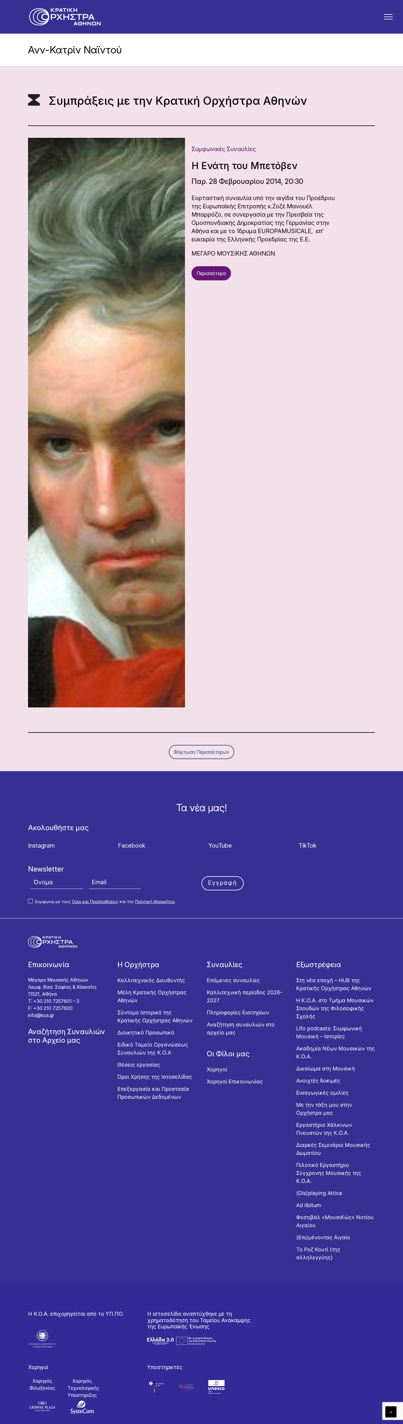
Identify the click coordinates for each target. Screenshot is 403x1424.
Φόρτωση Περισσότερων (201, 752)
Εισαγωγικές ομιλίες (322, 1093)
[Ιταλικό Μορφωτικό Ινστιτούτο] (186, 1387)
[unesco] (216, 1387)
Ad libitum (308, 1205)
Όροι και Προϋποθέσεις (95, 901)
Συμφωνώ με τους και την (104, 901)
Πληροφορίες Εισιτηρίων (238, 1012)
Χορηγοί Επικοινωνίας (235, 1081)
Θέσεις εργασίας (138, 1065)
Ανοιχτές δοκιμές (318, 1081)
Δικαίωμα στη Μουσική (325, 1068)
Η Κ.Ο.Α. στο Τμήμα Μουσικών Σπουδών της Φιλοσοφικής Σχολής (334, 1008)
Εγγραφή (222, 882)
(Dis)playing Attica (319, 1193)
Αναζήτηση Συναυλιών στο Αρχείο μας (66, 1035)
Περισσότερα (211, 273)
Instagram (41, 845)
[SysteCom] (82, 1407)
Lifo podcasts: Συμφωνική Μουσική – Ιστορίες (329, 1032)
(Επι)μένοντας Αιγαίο (323, 1237)
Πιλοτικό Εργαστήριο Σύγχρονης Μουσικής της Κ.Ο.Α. (328, 1173)
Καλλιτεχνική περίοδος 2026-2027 (244, 996)
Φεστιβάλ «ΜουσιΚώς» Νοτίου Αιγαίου (335, 1221)
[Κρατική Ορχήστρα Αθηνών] (65, 17)
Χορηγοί (217, 1069)
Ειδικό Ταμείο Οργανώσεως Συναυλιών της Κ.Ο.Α (152, 1049)
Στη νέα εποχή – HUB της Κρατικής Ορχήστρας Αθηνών (333, 984)
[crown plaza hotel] (42, 1406)
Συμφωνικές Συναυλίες (223, 149)
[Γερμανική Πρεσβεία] (156, 1387)
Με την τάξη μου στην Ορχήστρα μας (324, 1109)
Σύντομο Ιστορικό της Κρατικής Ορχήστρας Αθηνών (154, 1016)
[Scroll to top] (391, 1411)
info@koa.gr (41, 1015)
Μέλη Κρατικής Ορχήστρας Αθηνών (151, 996)
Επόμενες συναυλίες (233, 980)
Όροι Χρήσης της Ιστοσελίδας (154, 1077)
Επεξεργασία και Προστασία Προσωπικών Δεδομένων (153, 1093)
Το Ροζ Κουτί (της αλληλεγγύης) (318, 1253)
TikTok (308, 845)
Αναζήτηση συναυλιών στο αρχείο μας (241, 1028)
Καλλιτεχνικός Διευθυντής (151, 980)
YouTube (220, 845)
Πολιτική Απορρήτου (155, 901)
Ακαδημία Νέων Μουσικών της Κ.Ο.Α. (335, 1052)
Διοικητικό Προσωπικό (145, 1032)
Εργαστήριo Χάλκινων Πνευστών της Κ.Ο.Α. (324, 1129)
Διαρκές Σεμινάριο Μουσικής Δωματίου (333, 1149)
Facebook (131, 845)
